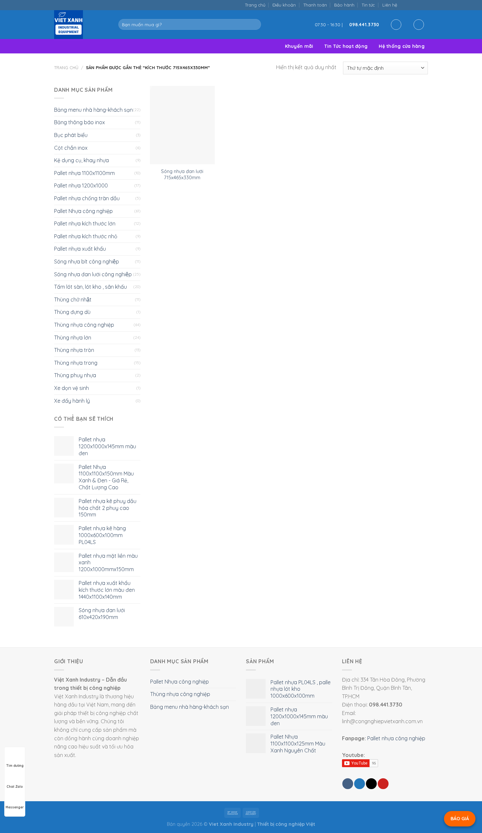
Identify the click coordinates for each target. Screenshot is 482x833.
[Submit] (254, 24)
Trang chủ (255, 5)
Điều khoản (284, 5)
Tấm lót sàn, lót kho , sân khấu (90, 286)
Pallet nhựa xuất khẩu (80, 248)
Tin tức (368, 5)
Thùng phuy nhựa (75, 375)
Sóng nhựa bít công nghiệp (86, 261)
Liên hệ (389, 5)
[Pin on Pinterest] (383, 783)
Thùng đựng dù (72, 312)
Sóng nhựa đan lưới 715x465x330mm (182, 174)
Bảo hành (344, 5)
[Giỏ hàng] (418, 24)
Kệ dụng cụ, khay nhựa (81, 160)
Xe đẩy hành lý (72, 400)
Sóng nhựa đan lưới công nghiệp (93, 274)
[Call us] (417, 4)
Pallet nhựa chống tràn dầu (87, 198)
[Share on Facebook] (347, 783)
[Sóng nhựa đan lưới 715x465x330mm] (182, 125)
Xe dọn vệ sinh (71, 388)
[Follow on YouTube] (424, 4)
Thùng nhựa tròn (74, 350)
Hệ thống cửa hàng (402, 46)
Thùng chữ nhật (72, 299)
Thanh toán (315, 5)
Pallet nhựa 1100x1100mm (84, 173)
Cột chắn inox (71, 148)
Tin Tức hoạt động (346, 46)
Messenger (15, 807)
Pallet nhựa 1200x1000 (81, 185)
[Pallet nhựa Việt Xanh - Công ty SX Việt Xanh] (81, 24)
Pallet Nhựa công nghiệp (83, 211)
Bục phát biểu (71, 135)
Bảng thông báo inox (79, 122)
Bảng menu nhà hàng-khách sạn (93, 110)
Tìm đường (15, 766)
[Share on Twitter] (359, 783)
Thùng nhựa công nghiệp (84, 324)
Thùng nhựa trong (75, 362)
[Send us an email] (411, 4)
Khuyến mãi (299, 46)
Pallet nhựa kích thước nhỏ (85, 236)
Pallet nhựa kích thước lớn (84, 223)
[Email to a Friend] (371, 783)
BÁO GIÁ (460, 819)
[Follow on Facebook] (404, 4)
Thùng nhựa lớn (72, 337)
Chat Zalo (15, 787)
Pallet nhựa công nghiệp (396, 738)
